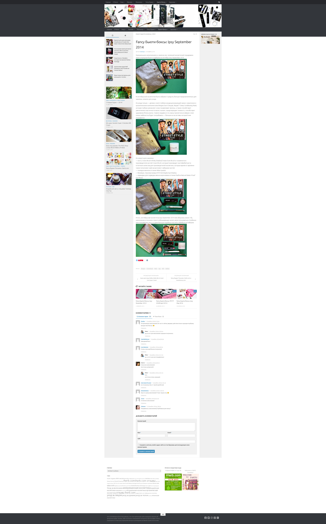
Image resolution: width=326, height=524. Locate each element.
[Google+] (218, 518)
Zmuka (143, 321)
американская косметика (137, 487)
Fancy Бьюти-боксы (143, 34)
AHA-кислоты (120, 478)
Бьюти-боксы (161, 2)
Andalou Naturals (129, 478)
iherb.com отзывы (145, 480)
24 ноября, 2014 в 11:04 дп (157, 390)
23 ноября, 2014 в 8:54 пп (157, 339)
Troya (142, 398)
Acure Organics (111, 478)
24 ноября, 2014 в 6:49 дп (156, 347)
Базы (107, 143)
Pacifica (167, 268)
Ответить (143, 328)
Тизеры (123, 166)
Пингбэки (159, 316)
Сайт (139, 438)
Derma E (112, 481)
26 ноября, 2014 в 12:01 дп (156, 372)
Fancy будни (149, 2)
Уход (121, 2)
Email (170, 432)
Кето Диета (149, 485)
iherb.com (129, 480)
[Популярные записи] (125, 35)
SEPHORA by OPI (125, 485)
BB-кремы (109, 121)
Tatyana (143, 406)
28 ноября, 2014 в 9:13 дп (152, 398)
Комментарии (145, 316)
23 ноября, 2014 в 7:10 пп (153, 321)
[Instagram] (212, 518)
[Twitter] (208, 518)
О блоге (115, 2)
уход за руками (128, 495)
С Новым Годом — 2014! (114, 102)
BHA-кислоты (142, 478)
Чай (113, 186)
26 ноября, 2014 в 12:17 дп (156, 354)
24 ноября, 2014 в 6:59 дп (153, 362)
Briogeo (143, 268)
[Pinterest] (215, 518)
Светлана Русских (146, 382)
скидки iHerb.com (140, 493)
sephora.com (118, 485)
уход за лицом (114, 495)
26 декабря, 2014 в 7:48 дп (154, 406)
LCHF (114, 483)
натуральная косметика (136, 490)
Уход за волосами (115, 488)
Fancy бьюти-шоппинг (113, 166)
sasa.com (110, 485)
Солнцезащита (155, 485)
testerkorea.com (136, 485)
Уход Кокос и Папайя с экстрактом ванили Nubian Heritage (122, 59)
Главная (108, 2)
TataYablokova (145, 339)
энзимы (150, 495)
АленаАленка (145, 390)
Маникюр (139, 2)
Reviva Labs (156, 483)
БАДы (143, 485)
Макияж (129, 2)
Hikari (155, 268)
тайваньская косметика (151, 493)
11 (196, 34)
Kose (112, 483)
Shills (130, 485)
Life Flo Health (119, 483)
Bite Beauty (153, 478)
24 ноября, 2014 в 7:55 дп (159, 382)
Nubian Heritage (132, 483)
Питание (108, 186)
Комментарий (142, 421)
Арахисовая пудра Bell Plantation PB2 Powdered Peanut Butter (121, 68)
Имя (139, 432)
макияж (119, 490)
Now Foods (125, 483)
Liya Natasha (144, 347)
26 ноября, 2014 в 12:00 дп (156, 331)
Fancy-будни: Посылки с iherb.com (117, 168)
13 (175, 291)
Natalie (142, 51)
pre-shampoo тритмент (146, 483)
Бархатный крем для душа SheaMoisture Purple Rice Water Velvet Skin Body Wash (122, 41)
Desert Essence (119, 481)
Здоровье (172, 2)
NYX (163, 268)
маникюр (124, 490)
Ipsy (153, 34)
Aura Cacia (136, 478)
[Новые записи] (112, 35)
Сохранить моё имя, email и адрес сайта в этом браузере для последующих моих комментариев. (164, 446)
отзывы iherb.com (125, 492)
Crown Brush (150, 268)
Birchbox (148, 478)
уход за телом (141, 495)
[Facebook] (205, 518)
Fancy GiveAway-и (111, 100)
